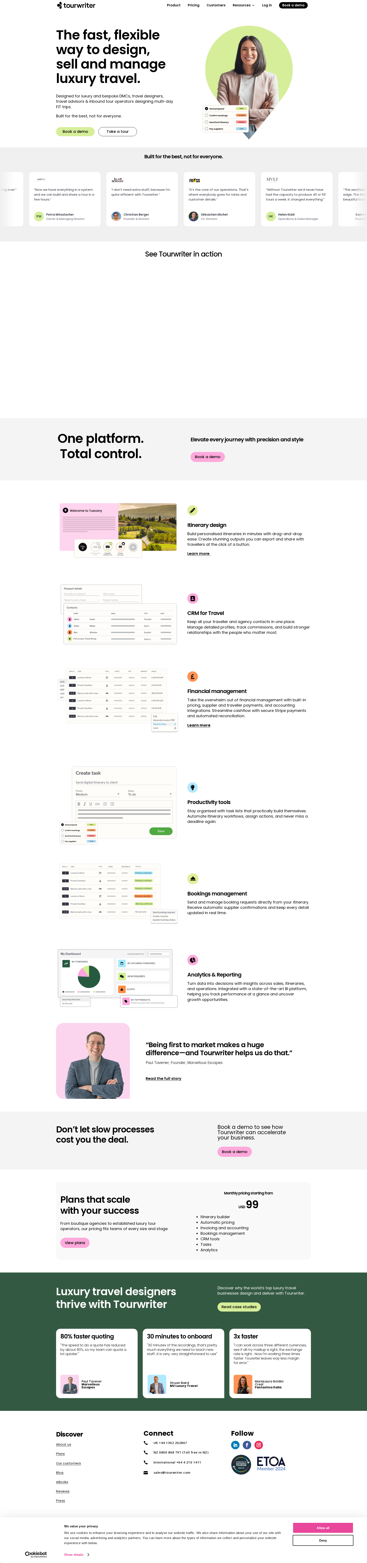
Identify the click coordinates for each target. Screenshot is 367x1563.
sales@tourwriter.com (172, 1472)
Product (174, 6)
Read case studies (239, 1306)
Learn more (198, 553)
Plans (60, 1453)
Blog (59, 1472)
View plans (75, 1242)
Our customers (68, 1463)
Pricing (193, 6)
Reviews (63, 1491)
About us (63, 1444)
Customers (216, 6)
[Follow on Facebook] (247, 1445)
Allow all (323, 1528)
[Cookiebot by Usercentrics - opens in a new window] (36, 1555)
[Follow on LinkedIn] (235, 1445)
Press (60, 1500)
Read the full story (163, 1078)
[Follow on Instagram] (258, 1445)
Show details (73, 1554)
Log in (267, 6)
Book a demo (293, 5)
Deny (323, 1540)
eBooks (62, 1482)
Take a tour (118, 131)
